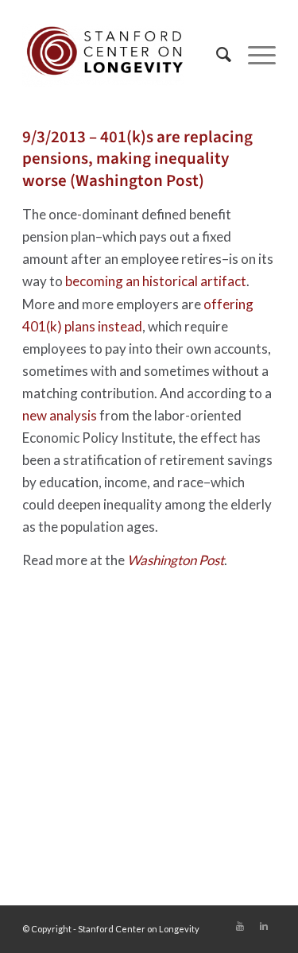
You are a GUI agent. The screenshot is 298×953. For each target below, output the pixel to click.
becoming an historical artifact (155, 281)
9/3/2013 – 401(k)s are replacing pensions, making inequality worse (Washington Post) (137, 158)
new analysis (59, 415)
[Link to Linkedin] (264, 926)
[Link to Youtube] (240, 926)
